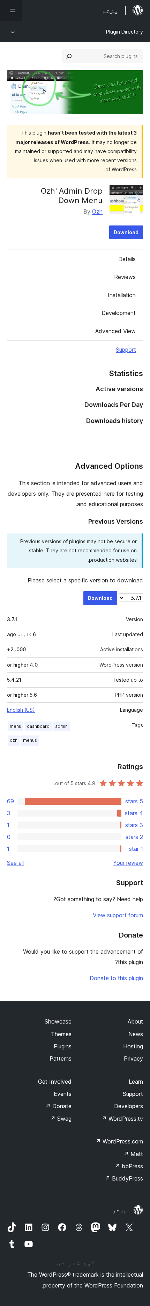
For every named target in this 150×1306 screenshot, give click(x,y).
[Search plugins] (69, 56)
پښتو (120, 1210)
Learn (136, 1081)
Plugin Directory (124, 32)
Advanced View (115, 331)
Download (126, 232)
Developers (128, 1106)
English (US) (21, 710)
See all (15, 862)
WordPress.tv (122, 1118)
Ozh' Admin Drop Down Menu (72, 195)
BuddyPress (124, 1178)
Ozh (97, 211)
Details (127, 259)
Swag (61, 1118)
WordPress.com (119, 1141)
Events (63, 1093)
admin (61, 726)
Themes (61, 1034)
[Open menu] (11, 10)
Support (126, 349)
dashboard (38, 726)
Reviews (125, 276)
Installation (122, 295)
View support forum (118, 915)
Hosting (133, 1046)
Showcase (58, 1021)
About (135, 1021)
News (135, 1034)
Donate (58, 1106)
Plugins (63, 1046)
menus (30, 740)
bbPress (129, 1166)
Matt (133, 1153)
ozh (13, 740)
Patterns (61, 1058)
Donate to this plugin (116, 978)
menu (15, 726)
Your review (128, 862)
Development (119, 312)
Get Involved (55, 1081)
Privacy (133, 1058)
